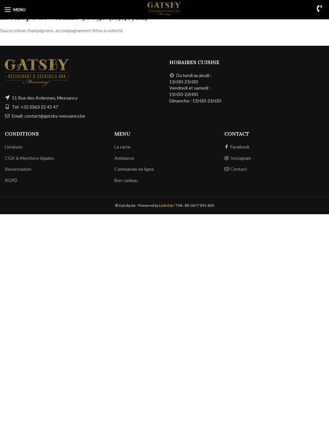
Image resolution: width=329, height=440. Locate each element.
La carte (122, 146)
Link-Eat (166, 205)
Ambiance (124, 158)
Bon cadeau (126, 180)
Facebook (240, 146)
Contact (238, 169)
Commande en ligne (134, 169)
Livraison (13, 146)
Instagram (240, 158)
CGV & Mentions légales (29, 158)
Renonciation (18, 169)
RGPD (11, 180)
